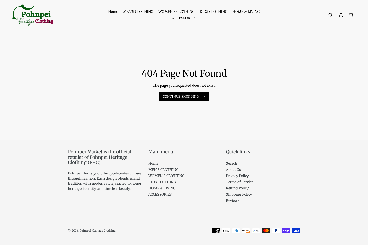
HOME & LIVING (162, 188)
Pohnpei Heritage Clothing (98, 230)
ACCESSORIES (160, 194)
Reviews (232, 200)
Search (231, 163)
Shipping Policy (239, 194)
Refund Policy (237, 188)
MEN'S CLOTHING (163, 169)
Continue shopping (181, 96)
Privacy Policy (237, 176)
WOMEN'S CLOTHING (166, 176)
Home (153, 163)
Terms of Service (239, 182)
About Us (233, 169)
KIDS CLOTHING (162, 182)
